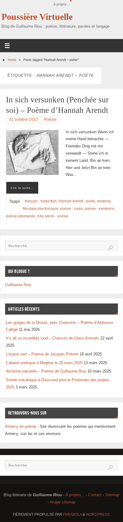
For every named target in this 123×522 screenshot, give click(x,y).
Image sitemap (63, 502)
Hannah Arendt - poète (77, 201)
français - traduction (41, 201)
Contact (95, 495)
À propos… (61, 4)
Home (12, 60)
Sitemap (112, 495)
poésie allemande (20, 216)
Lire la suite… (22, 187)
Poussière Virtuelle (37, 17)
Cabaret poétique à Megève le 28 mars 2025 (44, 363)
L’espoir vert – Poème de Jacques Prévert (42, 354)
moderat (103, 201)
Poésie (50, 119)
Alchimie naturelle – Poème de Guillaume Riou (46, 371)
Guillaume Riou (18, 285)
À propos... (74, 495)
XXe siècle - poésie (52, 216)
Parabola (72, 514)
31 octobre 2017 (23, 119)
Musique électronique (40, 209)
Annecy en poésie (20, 426)
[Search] (110, 248)
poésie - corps (71, 209)
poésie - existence (99, 209)
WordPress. (98, 514)
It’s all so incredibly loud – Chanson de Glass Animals (52, 338)
